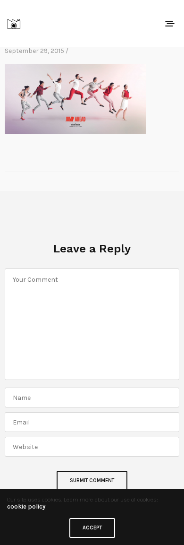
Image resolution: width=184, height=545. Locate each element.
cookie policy (26, 506)
